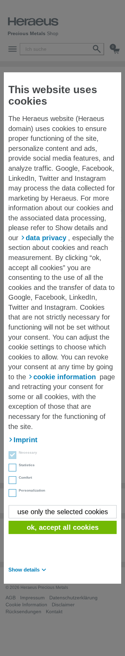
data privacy (46, 238)
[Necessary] (10, 456)
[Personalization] (10, 493)
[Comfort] (10, 481)
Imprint (26, 440)
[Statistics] (10, 468)
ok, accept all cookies (63, 527)
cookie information (64, 377)
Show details (24, 570)
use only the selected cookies (62, 512)
